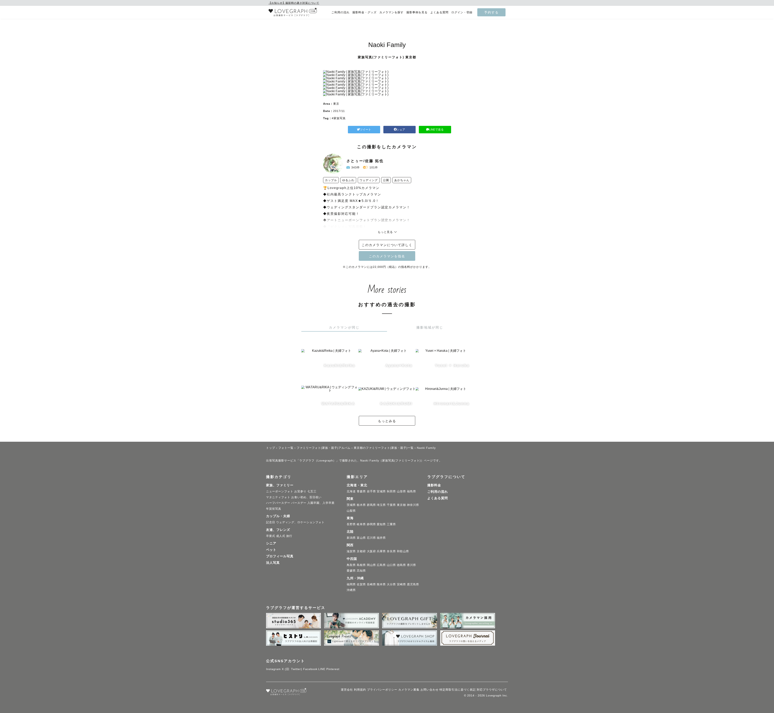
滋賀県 (351, 551)
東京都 (401, 504)
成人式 (280, 536)
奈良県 (391, 551)
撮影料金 (434, 485)
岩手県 (371, 491)
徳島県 (401, 565)
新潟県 (351, 537)
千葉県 (391, 504)
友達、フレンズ (278, 529)
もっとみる (387, 421)
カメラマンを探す (391, 12)
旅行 (289, 536)
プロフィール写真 (279, 556)
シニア (271, 543)
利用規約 (360, 689)
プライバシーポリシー (382, 689)
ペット (271, 549)
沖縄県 (351, 590)
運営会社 (347, 689)
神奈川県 (413, 504)
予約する (491, 12)
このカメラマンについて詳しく (387, 245)
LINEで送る (436, 129)
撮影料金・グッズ (364, 12)
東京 (336, 103)
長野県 (351, 524)
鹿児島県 (413, 584)
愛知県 (381, 524)
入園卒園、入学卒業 (321, 502)
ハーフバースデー (278, 502)
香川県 (411, 565)
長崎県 (371, 584)
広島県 (381, 565)
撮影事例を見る (417, 12)
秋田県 (391, 491)
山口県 (391, 565)
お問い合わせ (429, 689)
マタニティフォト (278, 497)
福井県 (381, 537)
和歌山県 (403, 551)
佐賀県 (361, 584)
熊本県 (381, 584)
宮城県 (381, 491)
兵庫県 (381, 551)
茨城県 (351, 504)
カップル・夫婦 (278, 516)
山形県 (401, 491)
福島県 (411, 491)
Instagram (273, 669)
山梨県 (351, 510)
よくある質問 (439, 12)
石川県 (371, 537)
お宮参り (300, 491)
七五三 (311, 491)
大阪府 (371, 551)
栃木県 (361, 504)
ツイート (365, 129)
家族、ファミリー (279, 485)
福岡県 (351, 584)
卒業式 (270, 536)
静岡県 (371, 524)
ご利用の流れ (340, 12)
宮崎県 (401, 584)
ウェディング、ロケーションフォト (300, 522)
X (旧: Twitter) (292, 669)
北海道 (351, 491)
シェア (401, 129)
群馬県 (371, 504)
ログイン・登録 (461, 12)
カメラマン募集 (408, 689)
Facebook (310, 669)
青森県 (361, 491)
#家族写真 (339, 118)
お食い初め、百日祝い (306, 497)
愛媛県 (351, 570)
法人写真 (273, 562)
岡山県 (371, 565)
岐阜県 (361, 524)
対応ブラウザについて (492, 689)
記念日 (270, 522)
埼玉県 (381, 504)
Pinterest (332, 669)
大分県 (391, 584)
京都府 (361, 551)
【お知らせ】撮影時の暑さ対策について (293, 2)
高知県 (361, 570)
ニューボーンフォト (279, 491)
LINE (321, 669)
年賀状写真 (273, 508)
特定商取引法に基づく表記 (457, 689)
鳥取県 (351, 565)
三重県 (391, 524)
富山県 (361, 537)
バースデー (298, 502)
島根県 (361, 565)
